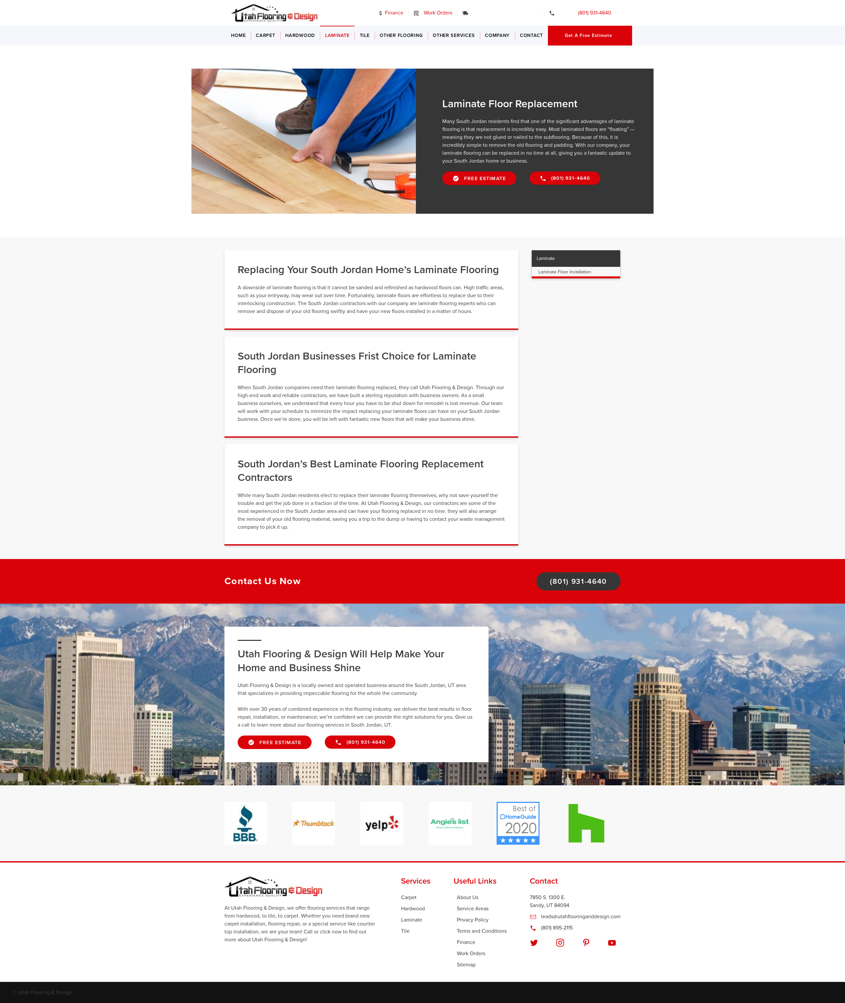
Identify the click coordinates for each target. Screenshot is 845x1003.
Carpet (265, 35)
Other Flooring (401, 35)
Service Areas (473, 908)
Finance (393, 13)
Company (497, 35)
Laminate (337, 35)
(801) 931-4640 (590, 13)
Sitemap (466, 964)
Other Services (454, 35)
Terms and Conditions (482, 931)
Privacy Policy (473, 920)
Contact (531, 35)
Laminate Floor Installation (564, 272)
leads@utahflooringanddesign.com (580, 916)
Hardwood (300, 35)
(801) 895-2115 (556, 928)
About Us (467, 897)
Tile (365, 35)
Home (238, 35)
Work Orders (437, 13)
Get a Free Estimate (588, 35)
